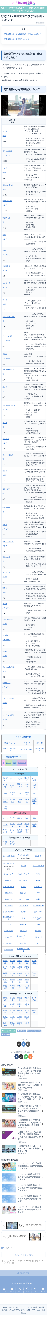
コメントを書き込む (23, 1254)
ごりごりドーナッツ (23, 937)
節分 (4, 235)
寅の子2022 (7, 635)
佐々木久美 (34, 962)
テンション (12, 800)
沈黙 (34, 818)
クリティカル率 (34, 801)
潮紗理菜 (5, 962)
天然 (34, 793)
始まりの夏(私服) (8, 667)
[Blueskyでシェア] (28, 880)
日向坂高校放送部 (9, 405)
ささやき (12, 793)
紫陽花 (5, 354)
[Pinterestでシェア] (7, 893)
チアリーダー (8, 931)
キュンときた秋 (23, 855)
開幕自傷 (5, 843)
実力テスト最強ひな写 (10, 749)
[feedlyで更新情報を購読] (26, 1056)
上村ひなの (5, 987)
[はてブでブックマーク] (23, 1044)
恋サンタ (38, 856)
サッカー (6, 300)
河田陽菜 (12, 974)
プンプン (19, 825)
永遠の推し (23, 943)
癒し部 (5, 588)
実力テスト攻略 (26, 749)
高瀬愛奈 (12, 968)
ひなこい (22, 1031)
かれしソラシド (8, 541)
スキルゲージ (5, 800)
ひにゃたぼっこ (8, 185)
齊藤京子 (26, 962)
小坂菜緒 (19, 974)
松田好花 (12, 980)
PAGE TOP (24, 1273)
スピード (26, 800)
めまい (5, 818)
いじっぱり (34, 825)
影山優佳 (12, 962)
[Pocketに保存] (28, 887)
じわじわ (12, 818)
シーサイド (6, 572)
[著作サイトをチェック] (16, 1056)
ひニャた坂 (6, 557)
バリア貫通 (5, 808)
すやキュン (6, 683)
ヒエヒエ (12, 825)
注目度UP (26, 779)
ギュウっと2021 (8, 715)
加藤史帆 (19, 962)
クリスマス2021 (8, 370)
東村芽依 (26, 968)
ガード (12, 779)
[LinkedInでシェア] (18, 893)
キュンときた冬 (8, 863)
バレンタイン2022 (9, 317)
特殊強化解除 (19, 831)
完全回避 (5, 786)
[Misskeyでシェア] (39, 880)
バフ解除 (26, 831)
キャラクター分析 (10, 1031)
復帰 (19, 793)
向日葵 (5, 471)
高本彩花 (19, 968)
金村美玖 (5, 974)
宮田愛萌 (19, 980)
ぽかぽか (5, 779)
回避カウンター (19, 786)
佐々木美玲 (5, 968)
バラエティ (6, 155)
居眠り (19, 818)
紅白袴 (5, 387)
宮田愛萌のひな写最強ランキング (16, 39)
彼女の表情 (6, 218)
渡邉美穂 (26, 980)
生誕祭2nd (6, 266)
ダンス (5, 205)
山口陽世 (26, 987)
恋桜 (4, 250)
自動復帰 (26, 793)
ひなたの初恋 (7, 151)
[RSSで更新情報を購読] (30, 1056)
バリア (19, 779)
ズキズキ (26, 825)
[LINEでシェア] (39, 887)
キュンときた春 (8, 455)
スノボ (5, 423)
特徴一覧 (39, 743)
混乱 (26, 818)
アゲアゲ (26, 786)
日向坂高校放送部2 (23, 950)
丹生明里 (34, 974)
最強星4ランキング (10, 743)
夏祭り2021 (7, 489)
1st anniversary (8, 619)
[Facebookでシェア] (7, 887)
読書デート (6, 507)
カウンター (12, 786)
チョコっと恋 (7, 336)
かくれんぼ (34, 779)
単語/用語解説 (39, 749)
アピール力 (19, 800)
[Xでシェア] (19, 1044)
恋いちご (6, 651)
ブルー (5, 824)
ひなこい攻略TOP (23, 737)
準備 (5, 793)
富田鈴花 (26, 974)
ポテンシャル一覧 (26, 743)
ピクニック (6, 283)
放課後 (5, 604)
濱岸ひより (5, 980)
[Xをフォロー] (21, 1056)
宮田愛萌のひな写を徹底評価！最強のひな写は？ (22, 34)
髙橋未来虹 (12, 987)
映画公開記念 (7, 201)
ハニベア (6, 439)
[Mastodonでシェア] (18, 880)
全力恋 (5, 131)
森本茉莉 (19, 987)
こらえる (34, 786)
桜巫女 (5, 525)
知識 (4, 136)
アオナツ (6, 168)
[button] (28, 1044)
